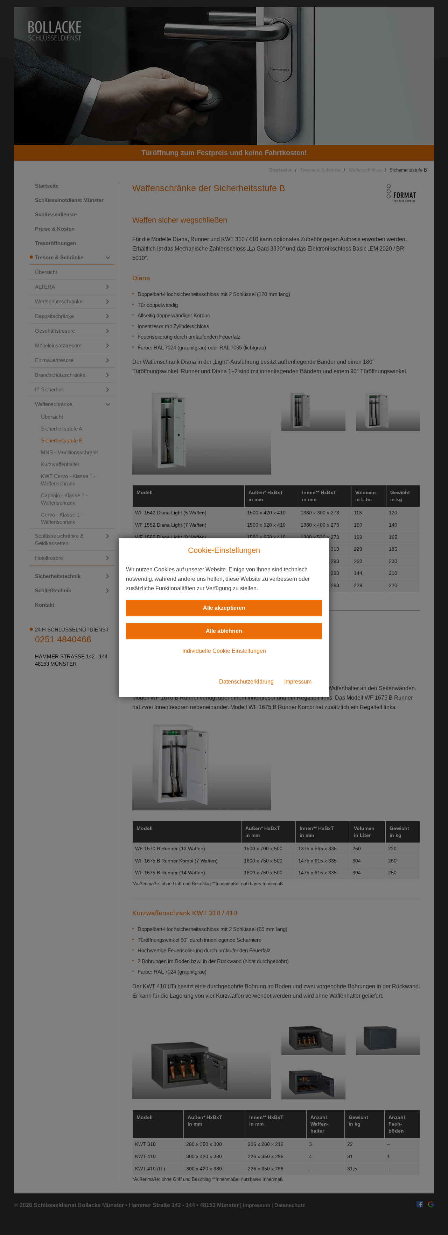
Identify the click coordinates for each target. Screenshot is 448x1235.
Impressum (298, 682)
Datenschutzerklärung (246, 682)
